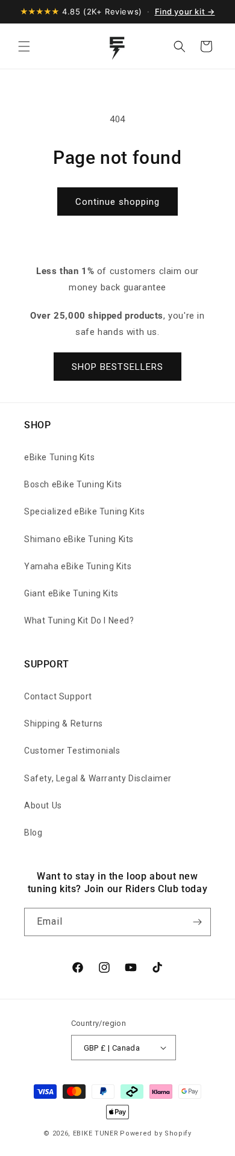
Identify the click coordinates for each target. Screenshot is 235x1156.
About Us (43, 805)
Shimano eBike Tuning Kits (79, 539)
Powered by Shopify (156, 1133)
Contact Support (58, 696)
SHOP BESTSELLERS (117, 366)
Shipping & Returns (63, 723)
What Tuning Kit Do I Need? (79, 620)
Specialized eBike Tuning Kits (84, 511)
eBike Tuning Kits (59, 457)
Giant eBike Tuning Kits (71, 593)
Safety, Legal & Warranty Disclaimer (98, 778)
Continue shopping (117, 201)
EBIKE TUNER (96, 1133)
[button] (24, 46)
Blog (33, 832)
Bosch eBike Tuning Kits (73, 484)
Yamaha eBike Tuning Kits (77, 566)
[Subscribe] (197, 922)
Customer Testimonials (72, 750)
